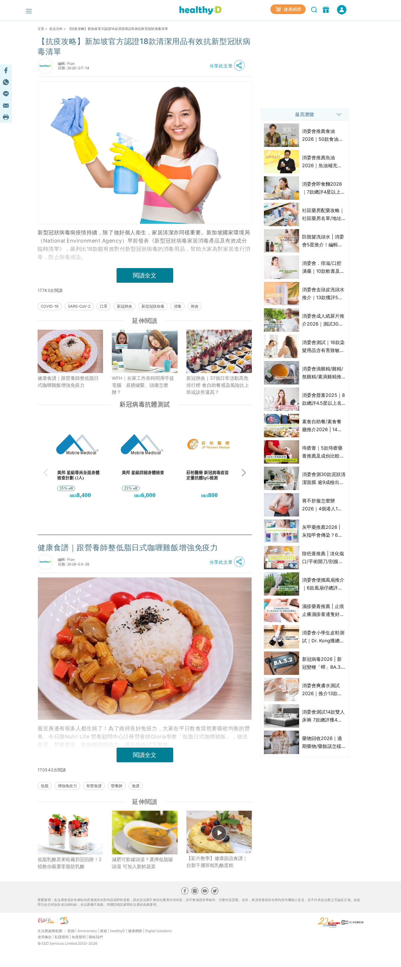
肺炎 (194, 306)
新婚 (71, 931)
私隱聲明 (62, 937)
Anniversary (87, 931)
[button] (229, 66)
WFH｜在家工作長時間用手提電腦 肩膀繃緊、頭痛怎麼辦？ (143, 385)
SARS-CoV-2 (79, 306)
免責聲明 (79, 937)
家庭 (103, 931)
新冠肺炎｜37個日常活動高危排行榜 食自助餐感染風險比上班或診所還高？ (217, 385)
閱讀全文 (144, 275)
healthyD (117, 931)
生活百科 (56, 29)
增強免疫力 (67, 785)
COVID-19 (49, 306)
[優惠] (326, 9)
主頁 (41, 29)
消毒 (177, 306)
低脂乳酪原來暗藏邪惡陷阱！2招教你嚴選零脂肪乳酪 (70, 862)
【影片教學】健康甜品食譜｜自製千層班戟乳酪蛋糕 (216, 861)
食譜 (135, 785)
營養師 (116, 785)
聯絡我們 (96, 937)
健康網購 (291, 9)
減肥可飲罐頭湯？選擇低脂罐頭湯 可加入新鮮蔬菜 (142, 862)
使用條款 (45, 937)
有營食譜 (94, 785)
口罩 (103, 306)
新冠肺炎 (124, 306)
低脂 (44, 785)
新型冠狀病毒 (152, 306)
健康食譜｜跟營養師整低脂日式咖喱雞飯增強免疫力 (68, 381)
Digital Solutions (158, 931)
